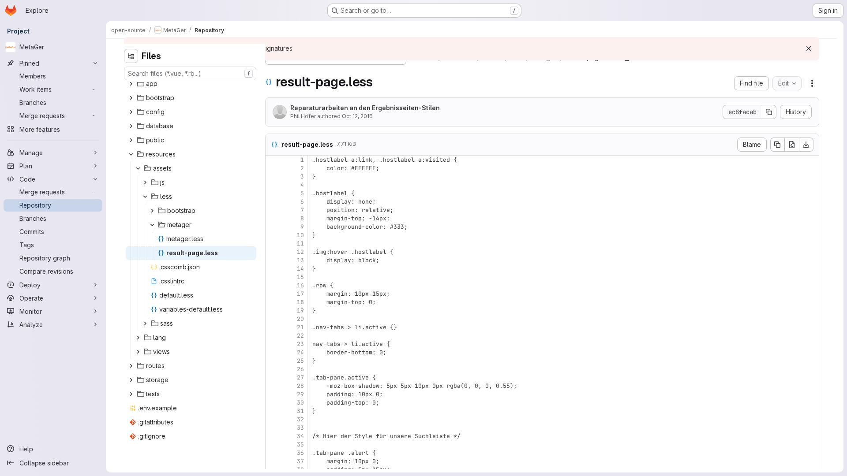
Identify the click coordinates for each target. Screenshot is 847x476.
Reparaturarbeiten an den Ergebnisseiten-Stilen (365, 108)
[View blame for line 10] (273, 235)
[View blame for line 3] (273, 176)
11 (300, 243)
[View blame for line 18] (273, 302)
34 (300, 436)
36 (300, 453)
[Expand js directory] (145, 182)
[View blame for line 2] (273, 168)
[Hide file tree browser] (131, 56)
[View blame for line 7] (273, 210)
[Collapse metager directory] (152, 224)
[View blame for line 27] (273, 377)
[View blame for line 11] (273, 243)
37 (300, 461)
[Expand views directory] (138, 351)
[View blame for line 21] (273, 327)
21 (300, 327)
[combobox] (190, 73)
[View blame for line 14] (273, 268)
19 (300, 310)
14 (300, 268)
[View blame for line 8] (273, 218)
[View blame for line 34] (273, 436)
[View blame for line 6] (273, 201)
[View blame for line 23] (273, 344)
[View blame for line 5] (273, 193)
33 (300, 427)
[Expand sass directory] (145, 323)
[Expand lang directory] (138, 337)
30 (300, 402)
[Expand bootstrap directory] (131, 98)
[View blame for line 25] (273, 361)
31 (300, 411)
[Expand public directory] (131, 140)
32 (300, 419)
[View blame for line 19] (273, 310)
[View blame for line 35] (273, 444)
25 (300, 360)
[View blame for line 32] (273, 419)
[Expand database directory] (131, 126)
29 (300, 394)
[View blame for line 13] (273, 260)
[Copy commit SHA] (769, 112)
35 (300, 444)
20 (300, 319)
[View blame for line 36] (273, 453)
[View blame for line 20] (273, 319)
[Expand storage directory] (131, 380)
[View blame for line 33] (273, 428)
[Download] (806, 145)
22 (300, 335)
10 (300, 235)
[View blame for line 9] (273, 227)
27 (300, 377)
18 (300, 302)
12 (300, 252)
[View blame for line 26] (273, 369)
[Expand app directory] (131, 83)
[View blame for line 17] (273, 294)
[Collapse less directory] (145, 196)
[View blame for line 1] (273, 160)
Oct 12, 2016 (357, 116)
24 (300, 352)
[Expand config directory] (131, 112)
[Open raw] (792, 145)
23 (300, 344)
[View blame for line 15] (273, 277)
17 (300, 294)
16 (300, 285)
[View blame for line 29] (273, 394)
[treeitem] (191, 84)
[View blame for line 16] (273, 285)
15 (300, 277)
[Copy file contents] (777, 145)
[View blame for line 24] (273, 352)
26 (300, 369)
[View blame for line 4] (273, 185)
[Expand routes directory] (131, 366)
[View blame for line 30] (273, 402)
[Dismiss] (808, 48)
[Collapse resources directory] (131, 154)
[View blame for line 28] (273, 386)
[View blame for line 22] (273, 335)
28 (300, 386)
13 (300, 260)
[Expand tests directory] (131, 394)
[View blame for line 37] (273, 461)
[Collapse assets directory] (138, 168)
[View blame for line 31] (273, 411)
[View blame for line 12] (273, 252)
